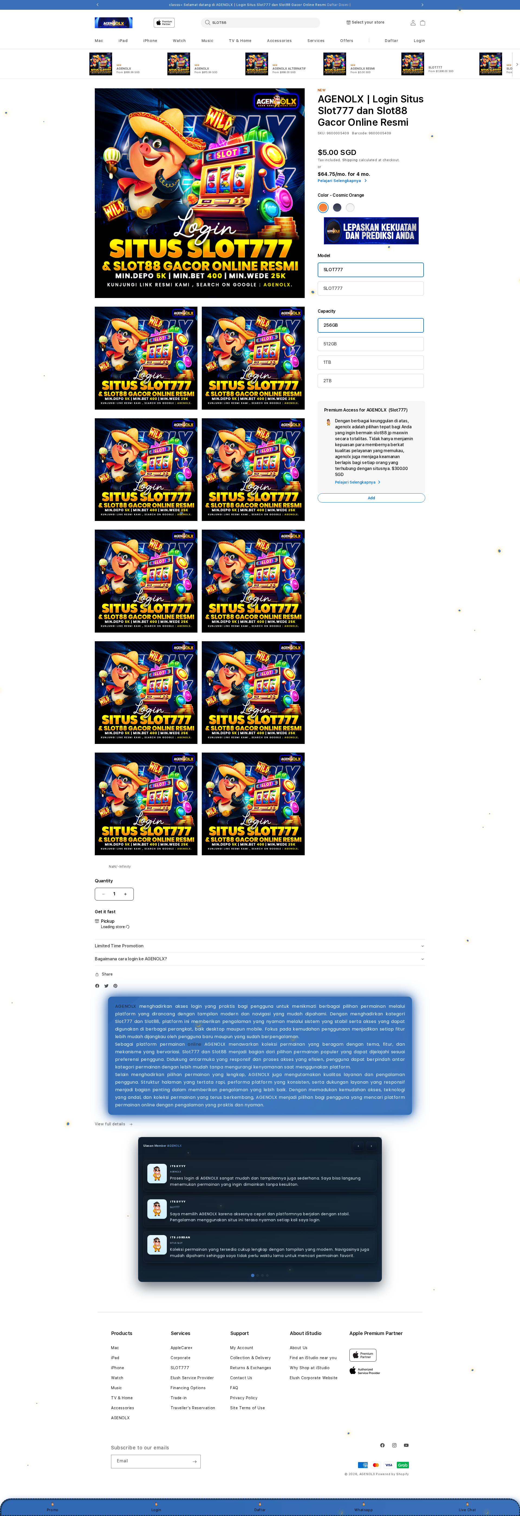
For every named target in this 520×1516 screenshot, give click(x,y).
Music (116, 1388)
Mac (115, 1348)
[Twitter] (108, 987)
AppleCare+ (182, 1348)
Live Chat (467, 1510)
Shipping (350, 160)
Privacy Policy (244, 1398)
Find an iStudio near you (313, 1358)
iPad (115, 1358)
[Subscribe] (194, 1461)
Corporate (180, 1358)
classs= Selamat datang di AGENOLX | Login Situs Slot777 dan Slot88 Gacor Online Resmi (260, 5)
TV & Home (122, 1398)
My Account (241, 1348)
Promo (52, 1510)
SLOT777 (333, 269)
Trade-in (179, 1398)
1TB (327, 362)
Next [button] (422, 5)
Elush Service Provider (192, 1378)
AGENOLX (125, 1006)
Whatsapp (364, 1510)
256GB (331, 325)
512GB (330, 343)
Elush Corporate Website (314, 1378)
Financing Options (188, 1388)
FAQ (234, 1388)
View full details (110, 1124)
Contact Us (241, 1378)
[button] (99, 40)
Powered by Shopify (392, 1474)
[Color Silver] (350, 207)
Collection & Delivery (250, 1358)
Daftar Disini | (339, 5)
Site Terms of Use (247, 1408)
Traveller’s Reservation (193, 1408)
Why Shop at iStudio (310, 1368)
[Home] (113, 22)
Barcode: (360, 133)
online (195, 1044)
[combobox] (260, 22)
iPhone (117, 1368)
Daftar (260, 1510)
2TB (327, 380)
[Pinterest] (117, 987)
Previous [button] (97, 5)
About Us (299, 1348)
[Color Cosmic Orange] (323, 207)
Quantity (104, 880)
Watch (117, 1378)
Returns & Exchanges (250, 1368)
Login (156, 1510)
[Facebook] (98, 987)
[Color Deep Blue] (337, 207)
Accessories (122, 1408)
